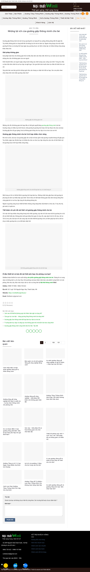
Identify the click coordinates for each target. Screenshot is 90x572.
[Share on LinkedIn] (40, 331)
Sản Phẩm (18, 14)
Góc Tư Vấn (81, 18)
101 (58, 342)
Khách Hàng (40, 22)
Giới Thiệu (8, 14)
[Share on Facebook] (27, 331)
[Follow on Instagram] (80, 1)
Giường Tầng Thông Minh (34, 14)
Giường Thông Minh (29, 18)
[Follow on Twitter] (85, 1)
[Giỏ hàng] (87, 13)
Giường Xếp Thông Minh (12, 18)
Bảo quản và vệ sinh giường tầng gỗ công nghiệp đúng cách (83, 47)
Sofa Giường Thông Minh (49, 18)
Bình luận (8, 503)
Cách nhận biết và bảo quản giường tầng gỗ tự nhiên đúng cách (83, 38)
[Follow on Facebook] (77, 1)
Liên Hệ (51, 22)
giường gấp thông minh (49, 125)
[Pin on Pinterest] (37, 331)
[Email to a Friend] (33, 331)
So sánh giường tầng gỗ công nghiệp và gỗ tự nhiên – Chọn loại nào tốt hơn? (83, 57)
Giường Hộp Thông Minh (54, 14)
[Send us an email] (87, 1)
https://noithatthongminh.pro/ (17, 293)
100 (53, 342)
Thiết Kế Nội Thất (67, 18)
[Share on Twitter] (30, 331)
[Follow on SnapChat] (82, 1)
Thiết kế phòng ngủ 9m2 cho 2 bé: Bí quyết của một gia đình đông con (83, 77)
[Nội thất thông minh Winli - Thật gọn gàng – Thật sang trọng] (45, 7)
